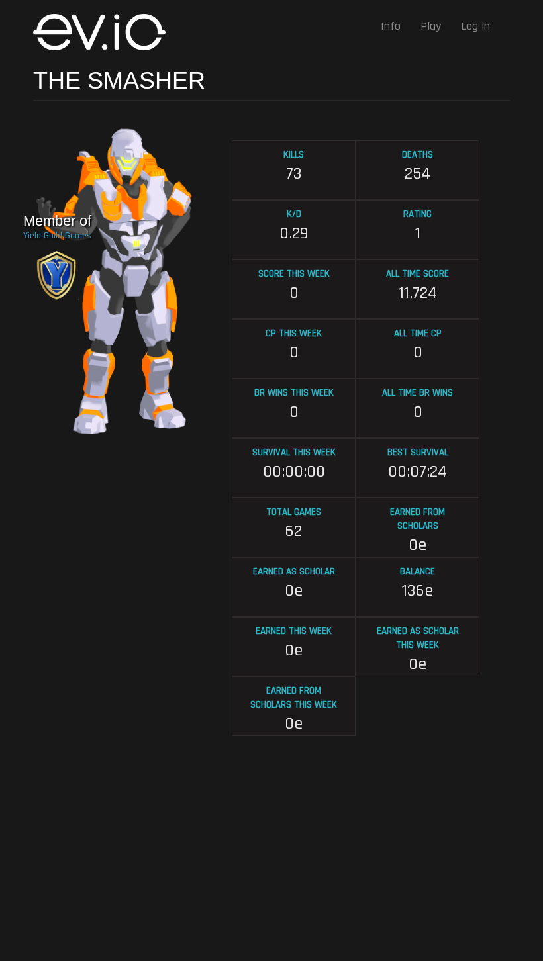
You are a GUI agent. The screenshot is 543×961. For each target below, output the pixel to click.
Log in (475, 26)
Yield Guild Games (57, 236)
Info (391, 26)
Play (430, 26)
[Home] (104, 32)
